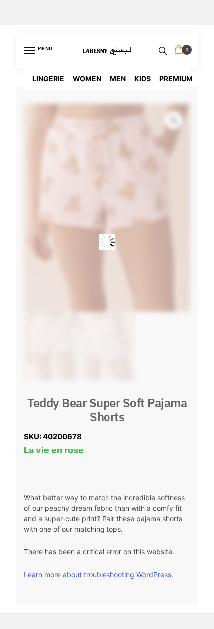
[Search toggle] (163, 50)
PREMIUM (176, 78)
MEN (118, 78)
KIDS (142, 78)
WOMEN (87, 78)
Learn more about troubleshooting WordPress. (98, 574)
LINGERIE (48, 78)
